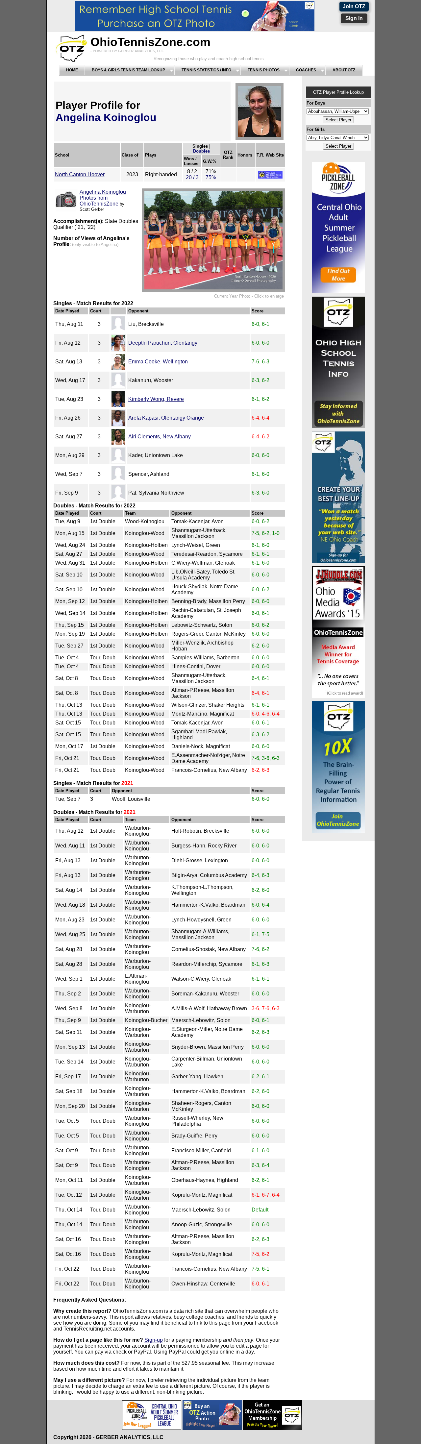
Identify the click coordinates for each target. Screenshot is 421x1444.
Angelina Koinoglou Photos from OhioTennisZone (103, 198)
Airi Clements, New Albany (159, 436)
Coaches (306, 70)
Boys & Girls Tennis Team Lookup (128, 70)
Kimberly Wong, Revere (156, 399)
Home (72, 70)
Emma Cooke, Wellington (158, 361)
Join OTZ (354, 6)
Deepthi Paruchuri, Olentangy (162, 343)
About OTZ (344, 70)
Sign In (354, 18)
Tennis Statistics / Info (206, 70)
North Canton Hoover (80, 174)
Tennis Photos (264, 70)
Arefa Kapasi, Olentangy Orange (166, 418)
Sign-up (153, 1340)
